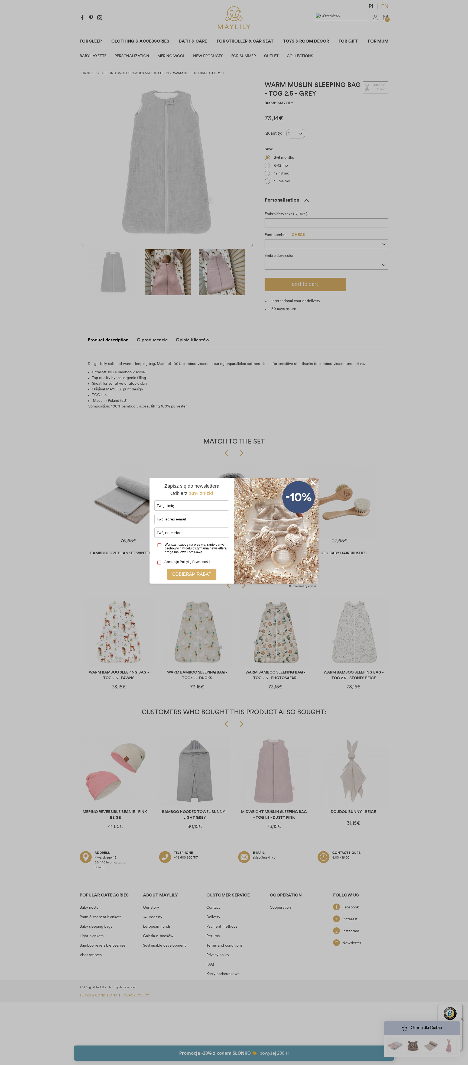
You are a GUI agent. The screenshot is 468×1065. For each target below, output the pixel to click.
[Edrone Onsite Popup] (234, 532)
